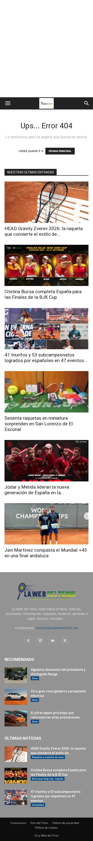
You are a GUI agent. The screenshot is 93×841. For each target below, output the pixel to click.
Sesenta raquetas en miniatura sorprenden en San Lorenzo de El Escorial (39, 423)
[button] (7, 103)
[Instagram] (40, 640)
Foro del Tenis (39, 823)
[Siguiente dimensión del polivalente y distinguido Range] (16, 675)
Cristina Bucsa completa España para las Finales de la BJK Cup (43, 294)
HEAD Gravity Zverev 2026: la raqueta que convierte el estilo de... (44, 231)
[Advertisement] (46, 48)
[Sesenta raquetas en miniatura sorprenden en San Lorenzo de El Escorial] (46, 392)
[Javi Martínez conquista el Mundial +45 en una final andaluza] (46, 524)
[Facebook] (28, 640)
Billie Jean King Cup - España (47, 778)
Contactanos (18, 823)
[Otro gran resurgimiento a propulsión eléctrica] (16, 697)
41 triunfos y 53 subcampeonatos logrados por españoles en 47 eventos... (46, 357)
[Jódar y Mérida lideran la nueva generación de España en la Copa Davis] (46, 460)
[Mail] (52, 640)
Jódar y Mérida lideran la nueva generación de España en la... (37, 489)
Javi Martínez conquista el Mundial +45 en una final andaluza (46, 552)
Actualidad (38, 804)
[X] (64, 640)
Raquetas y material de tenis (48, 757)
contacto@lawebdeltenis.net (56, 628)
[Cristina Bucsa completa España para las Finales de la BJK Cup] (46, 265)
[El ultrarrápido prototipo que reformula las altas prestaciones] (16, 718)
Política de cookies (46, 828)
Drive (35, 678)
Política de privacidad (65, 823)
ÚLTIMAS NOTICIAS (23, 738)
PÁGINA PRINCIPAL (60, 151)
